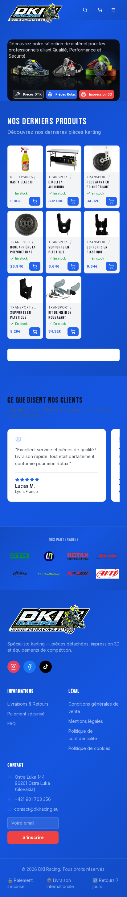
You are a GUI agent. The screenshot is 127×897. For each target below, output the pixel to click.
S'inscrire (33, 837)
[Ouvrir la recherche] (85, 10)
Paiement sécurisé (26, 713)
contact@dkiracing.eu (36, 809)
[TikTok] (45, 667)
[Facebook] (29, 667)
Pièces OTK (32, 94)
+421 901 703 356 (33, 799)
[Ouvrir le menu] (113, 10)
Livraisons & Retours (27, 704)
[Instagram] (13, 667)
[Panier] (100, 10)
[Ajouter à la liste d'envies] (34, 154)
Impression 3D (100, 94)
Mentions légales (85, 721)
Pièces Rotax (65, 94)
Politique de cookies (89, 748)
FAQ (11, 723)
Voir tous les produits (64, 354)
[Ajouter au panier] (34, 201)
